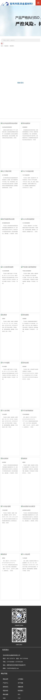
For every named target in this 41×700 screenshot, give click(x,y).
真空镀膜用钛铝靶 (6, 222)
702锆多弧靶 (4, 510)
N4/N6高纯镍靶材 (26, 222)
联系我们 (20, 690)
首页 (2, 45)
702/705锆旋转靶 (26, 175)
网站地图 (5, 694)
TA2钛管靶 (4, 414)
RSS (19, 694)
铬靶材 (3, 558)
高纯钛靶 (24, 366)
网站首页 (5, 679)
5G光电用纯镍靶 (5, 270)
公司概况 (20, 679)
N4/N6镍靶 (4, 366)
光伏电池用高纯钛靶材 (7, 127)
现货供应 (6, 45)
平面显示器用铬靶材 (27, 270)
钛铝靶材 (4, 462)
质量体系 (20, 687)
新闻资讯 (5, 687)
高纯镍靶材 (25, 127)
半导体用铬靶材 (26, 414)
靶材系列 (12, 45)
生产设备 (20, 683)
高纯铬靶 (24, 318)
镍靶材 (24, 462)
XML (4, 698)
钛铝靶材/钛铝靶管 (26, 510)
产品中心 (5, 683)
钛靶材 (3, 318)
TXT (19, 698)
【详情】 (15, 137)
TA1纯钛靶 (25, 558)
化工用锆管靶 (5, 175)
